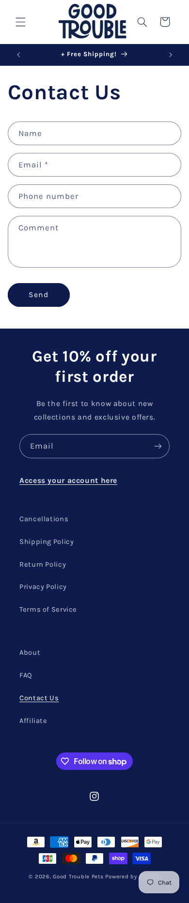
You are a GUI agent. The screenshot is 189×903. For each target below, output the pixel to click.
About (29, 652)
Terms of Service (48, 609)
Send (38, 294)
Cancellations (43, 519)
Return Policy (42, 564)
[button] (20, 22)
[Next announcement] (170, 54)
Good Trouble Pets (78, 876)
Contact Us (39, 698)
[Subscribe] (158, 446)
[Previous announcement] (18, 54)
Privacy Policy (43, 587)
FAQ (25, 675)
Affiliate (33, 721)
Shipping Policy (46, 542)
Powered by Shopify (132, 876)
